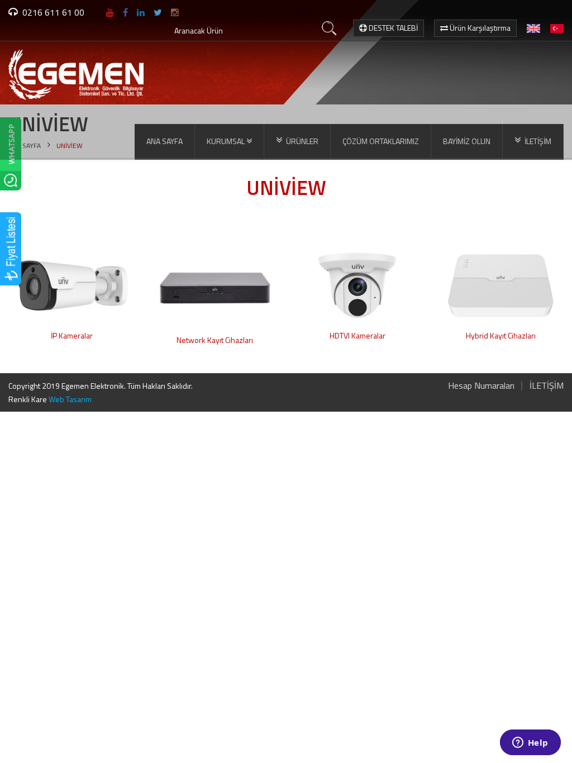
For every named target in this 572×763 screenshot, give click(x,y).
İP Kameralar (72, 335)
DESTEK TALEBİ (392, 28)
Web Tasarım (70, 399)
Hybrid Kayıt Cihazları (501, 335)
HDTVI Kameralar (357, 335)
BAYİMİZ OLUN (466, 141)
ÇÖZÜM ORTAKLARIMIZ (380, 141)
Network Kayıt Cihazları (215, 340)
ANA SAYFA (164, 141)
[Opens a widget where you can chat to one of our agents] (530, 743)
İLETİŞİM (547, 385)
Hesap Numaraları (481, 385)
